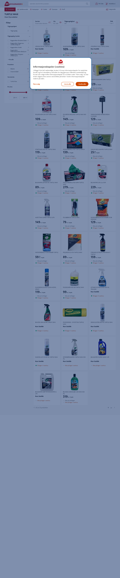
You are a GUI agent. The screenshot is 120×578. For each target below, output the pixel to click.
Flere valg (36, 84)
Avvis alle (67, 84)
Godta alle (82, 84)
